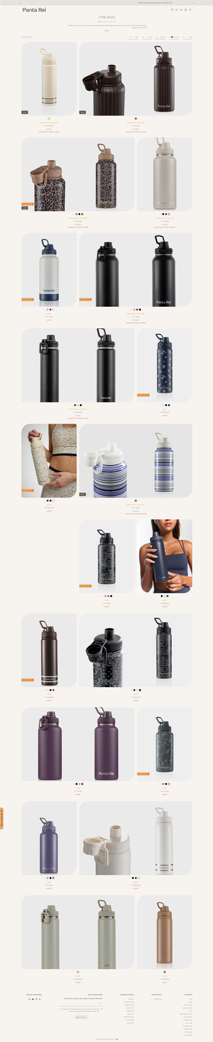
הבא (193, 3)
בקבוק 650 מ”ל (49, 126)
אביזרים (106, 22)
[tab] (174, 37)
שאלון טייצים (130, 1020)
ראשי (114, 22)
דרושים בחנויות (187, 1017)
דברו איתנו (130, 1014)
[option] (136, 118)
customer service (127, 994)
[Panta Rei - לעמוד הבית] (34, 10)
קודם (20, 3)
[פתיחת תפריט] (190, 10)
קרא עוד (107, 30)
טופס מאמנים (158, 999)
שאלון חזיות (130, 1023)
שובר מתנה (188, 1023)
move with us (156, 994)
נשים (110, 22)
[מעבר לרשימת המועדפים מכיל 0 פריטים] (181, 10)
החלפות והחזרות (129, 1002)
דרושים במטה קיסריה (185, 1014)
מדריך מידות (130, 1008)
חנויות (190, 1011)
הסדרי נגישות (188, 1005)
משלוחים (131, 999)
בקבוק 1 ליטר (136, 126)
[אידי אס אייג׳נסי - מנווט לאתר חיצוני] (107, 1039)
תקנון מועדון (188, 1032)
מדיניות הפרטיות (187, 1008)
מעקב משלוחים (187, 1026)
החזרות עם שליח (129, 1017)
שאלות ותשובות (129, 1005)
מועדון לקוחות (188, 1029)
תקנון (190, 1002)
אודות (190, 999)
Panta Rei (188, 994)
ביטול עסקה (130, 1011)
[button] (186, 10)
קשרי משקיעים (187, 1020)
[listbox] (136, 119)
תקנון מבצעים (188, 1035)
